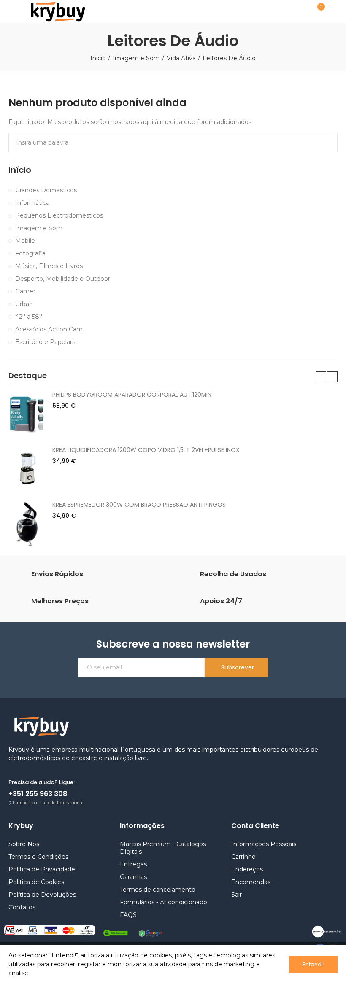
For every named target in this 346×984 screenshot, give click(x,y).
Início (19, 170)
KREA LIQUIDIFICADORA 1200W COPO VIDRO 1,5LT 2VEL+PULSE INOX (146, 450)
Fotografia (30, 253)
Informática (32, 203)
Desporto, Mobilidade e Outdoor (62, 278)
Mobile (25, 241)
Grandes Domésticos (46, 190)
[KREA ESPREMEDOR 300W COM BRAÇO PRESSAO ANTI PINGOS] (27, 523)
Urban (24, 304)
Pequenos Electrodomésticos (59, 215)
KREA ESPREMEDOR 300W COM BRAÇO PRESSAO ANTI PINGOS (139, 504)
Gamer (25, 291)
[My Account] (333, 11)
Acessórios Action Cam (49, 329)
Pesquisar (324, 142)
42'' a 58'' (28, 316)
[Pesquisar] (296, 11)
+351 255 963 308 (37, 793)
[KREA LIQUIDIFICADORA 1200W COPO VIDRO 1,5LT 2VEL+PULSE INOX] (27, 469)
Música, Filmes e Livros (49, 266)
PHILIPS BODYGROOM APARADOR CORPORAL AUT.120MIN (131, 394)
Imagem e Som (38, 228)
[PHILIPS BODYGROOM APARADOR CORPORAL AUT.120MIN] (27, 413)
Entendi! (313, 964)
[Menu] (12, 11)
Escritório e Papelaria (46, 342)
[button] (321, 376)
